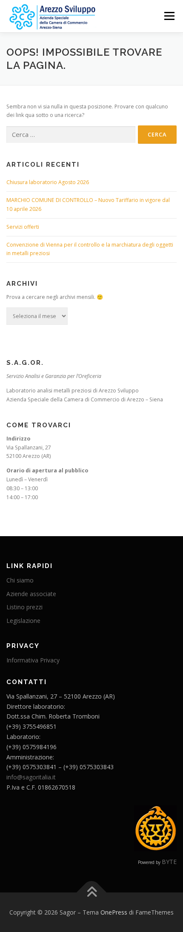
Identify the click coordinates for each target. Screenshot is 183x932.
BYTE (169, 862)
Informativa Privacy (33, 660)
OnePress (113, 912)
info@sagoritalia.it (31, 777)
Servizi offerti (22, 226)
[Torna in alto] (92, 893)
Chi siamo (20, 580)
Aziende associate (31, 594)
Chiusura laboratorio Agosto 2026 (47, 182)
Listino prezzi (24, 607)
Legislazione (23, 621)
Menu (169, 16)
